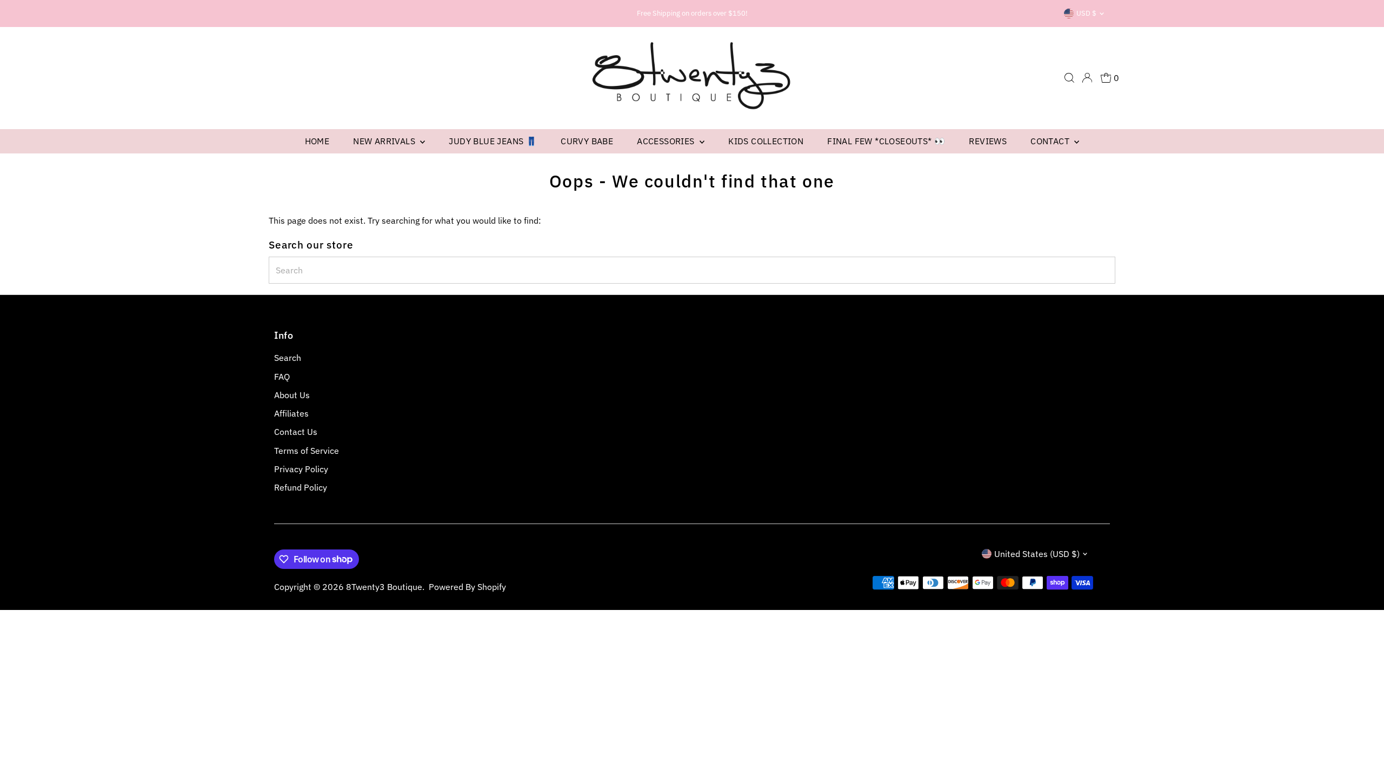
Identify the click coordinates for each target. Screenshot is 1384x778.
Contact (1051, 141)
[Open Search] (1069, 78)
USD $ (1086, 13)
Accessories (667, 141)
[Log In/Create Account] (1087, 78)
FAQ (282, 376)
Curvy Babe (587, 141)
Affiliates (291, 413)
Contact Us (295, 431)
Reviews (988, 141)
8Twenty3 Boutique (384, 586)
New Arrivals (385, 141)
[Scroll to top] (1362, 748)
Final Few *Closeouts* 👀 (886, 141)
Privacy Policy (301, 469)
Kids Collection (765, 141)
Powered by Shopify (467, 586)
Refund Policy (300, 487)
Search (287, 357)
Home (317, 141)
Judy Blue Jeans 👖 (493, 141)
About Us (292, 395)
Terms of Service (306, 450)
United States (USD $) (1037, 553)
